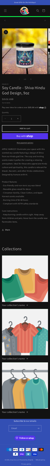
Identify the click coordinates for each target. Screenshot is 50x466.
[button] (5, 11)
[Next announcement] (45, 20)
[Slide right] (31, 79)
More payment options (25, 143)
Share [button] (7, 230)
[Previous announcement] (5, 20)
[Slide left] (19, 79)
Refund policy (40, 460)
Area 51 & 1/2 (14, 460)
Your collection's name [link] (13, 305)
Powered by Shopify (26, 460)
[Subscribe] (38, 428)
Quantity (5, 112)
